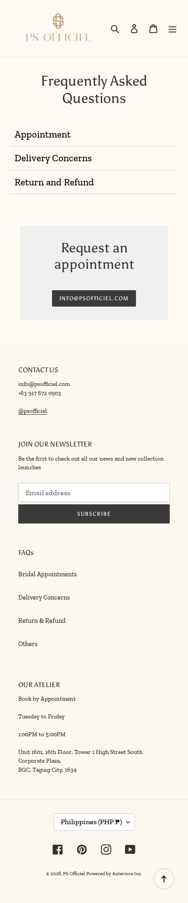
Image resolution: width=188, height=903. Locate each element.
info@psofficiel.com (94, 298)
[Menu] (172, 28)
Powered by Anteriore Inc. (114, 874)
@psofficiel (32, 410)
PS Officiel (74, 874)
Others (27, 644)
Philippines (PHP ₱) (91, 821)
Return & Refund (42, 621)
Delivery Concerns (44, 597)
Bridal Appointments (47, 574)
